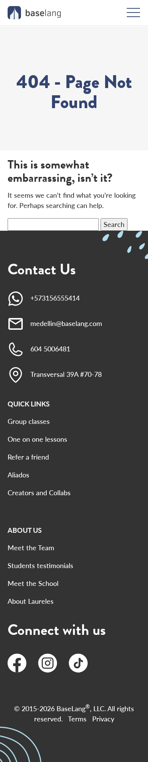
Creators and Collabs (39, 492)
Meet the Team (31, 547)
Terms (77, 719)
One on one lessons (37, 439)
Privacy (103, 719)
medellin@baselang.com (66, 323)
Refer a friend (28, 457)
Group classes (29, 421)
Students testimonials (40, 565)
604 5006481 (50, 349)
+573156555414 (55, 298)
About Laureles (31, 601)
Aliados (18, 475)
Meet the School (33, 583)
